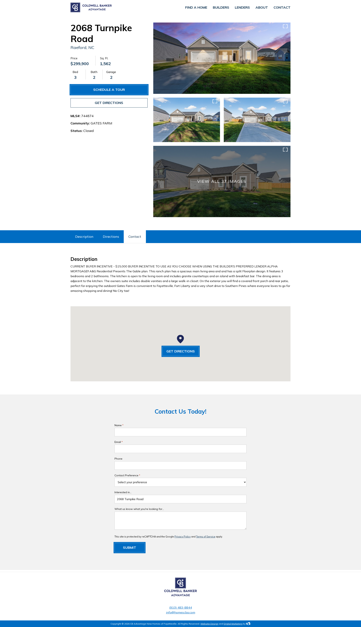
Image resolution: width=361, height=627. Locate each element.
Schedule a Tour (109, 89)
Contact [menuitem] (282, 7)
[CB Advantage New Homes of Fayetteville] (108, 7)
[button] (180, 339)
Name (119, 425)
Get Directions (109, 103)
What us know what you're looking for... (139, 509)
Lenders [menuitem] (242, 7)
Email (119, 442)
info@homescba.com (180, 612)
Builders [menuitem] (221, 7)
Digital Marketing (233, 623)
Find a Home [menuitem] (196, 7)
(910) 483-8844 (180, 607)
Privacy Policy (182, 536)
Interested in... (123, 492)
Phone (118, 458)
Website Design (209, 623)
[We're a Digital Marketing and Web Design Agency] (248, 623)
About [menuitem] (262, 7)
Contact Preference (127, 475)
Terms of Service (205, 536)
